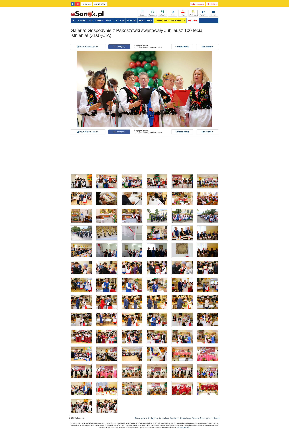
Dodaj (142, 15)
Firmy (173, 15)
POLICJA (120, 20)
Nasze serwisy (206, 418)
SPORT (109, 20)
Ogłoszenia (153, 15)
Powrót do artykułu (89, 46)
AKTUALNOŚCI (79, 20)
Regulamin (174, 418)
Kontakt (217, 418)
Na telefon (162, 15)
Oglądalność (185, 418)
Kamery (213, 15)
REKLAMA (192, 20)
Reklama (86, 4)
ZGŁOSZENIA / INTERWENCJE (170, 20)
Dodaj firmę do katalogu (158, 418)
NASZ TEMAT (145, 20)
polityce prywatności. (183, 427)
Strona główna (141, 418)
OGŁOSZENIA (96, 20)
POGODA (131, 20)
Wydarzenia (193, 15)
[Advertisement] (138, 154)
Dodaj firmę (213, 4)
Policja (183, 15)
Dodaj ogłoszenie (197, 4)
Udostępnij (120, 46)
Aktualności (100, 4)
